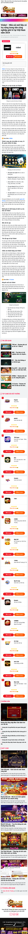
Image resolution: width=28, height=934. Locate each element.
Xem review (20, 412)
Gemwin (16, 478)
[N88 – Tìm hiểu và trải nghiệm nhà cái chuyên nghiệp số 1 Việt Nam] (6, 355)
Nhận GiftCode (13, 53)
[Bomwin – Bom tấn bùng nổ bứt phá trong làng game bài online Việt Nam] (7, 602)
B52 (15, 458)
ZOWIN (16, 519)
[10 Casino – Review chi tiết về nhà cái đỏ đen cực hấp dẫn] (6, 386)
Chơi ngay (10, 56)
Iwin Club (16, 661)
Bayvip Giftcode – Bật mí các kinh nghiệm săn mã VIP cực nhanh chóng (13, 797)
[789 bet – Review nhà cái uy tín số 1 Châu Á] (6, 347)
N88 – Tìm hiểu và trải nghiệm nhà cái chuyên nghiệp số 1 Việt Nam (19, 353)
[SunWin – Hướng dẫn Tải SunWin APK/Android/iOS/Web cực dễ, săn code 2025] (7, 623)
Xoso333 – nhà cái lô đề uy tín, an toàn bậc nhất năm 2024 (19, 369)
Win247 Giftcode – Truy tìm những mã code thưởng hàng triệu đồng (13, 825)
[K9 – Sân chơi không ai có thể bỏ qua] (6, 362)
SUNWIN (16, 621)
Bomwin (16, 600)
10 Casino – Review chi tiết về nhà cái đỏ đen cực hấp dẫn (19, 384)
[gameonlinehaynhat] (14, 902)
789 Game (16, 437)
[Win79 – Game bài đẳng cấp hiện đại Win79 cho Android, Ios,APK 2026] (7, 582)
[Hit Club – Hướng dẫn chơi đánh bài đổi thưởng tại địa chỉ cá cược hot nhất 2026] (7, 643)
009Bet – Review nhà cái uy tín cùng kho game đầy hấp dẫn (19, 376)
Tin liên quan (6, 341)
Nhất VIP (16, 539)
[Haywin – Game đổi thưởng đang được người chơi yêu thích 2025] (7, 401)
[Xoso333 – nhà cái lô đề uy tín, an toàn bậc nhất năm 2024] (6, 370)
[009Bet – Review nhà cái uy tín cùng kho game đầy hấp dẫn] (6, 378)
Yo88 (15, 498)
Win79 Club (17, 581)
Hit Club (16, 641)
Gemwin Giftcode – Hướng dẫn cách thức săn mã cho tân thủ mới (13, 879)
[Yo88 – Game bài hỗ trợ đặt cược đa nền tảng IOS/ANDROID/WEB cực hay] (7, 500)
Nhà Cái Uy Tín (6, 35)
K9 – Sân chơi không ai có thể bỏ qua (19, 361)
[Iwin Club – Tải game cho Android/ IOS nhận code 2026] (7, 663)
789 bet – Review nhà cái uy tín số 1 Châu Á (19, 345)
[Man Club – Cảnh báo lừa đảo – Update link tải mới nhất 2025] (7, 684)
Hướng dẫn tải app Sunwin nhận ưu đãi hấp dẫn (13, 740)
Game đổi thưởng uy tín (17, 922)
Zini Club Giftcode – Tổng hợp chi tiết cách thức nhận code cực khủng (13, 852)
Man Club (16, 682)
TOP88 (16, 560)
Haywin (16, 400)
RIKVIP (16, 418)
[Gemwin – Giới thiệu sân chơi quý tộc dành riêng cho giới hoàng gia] (7, 480)
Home (2, 35)
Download (19, 56)
